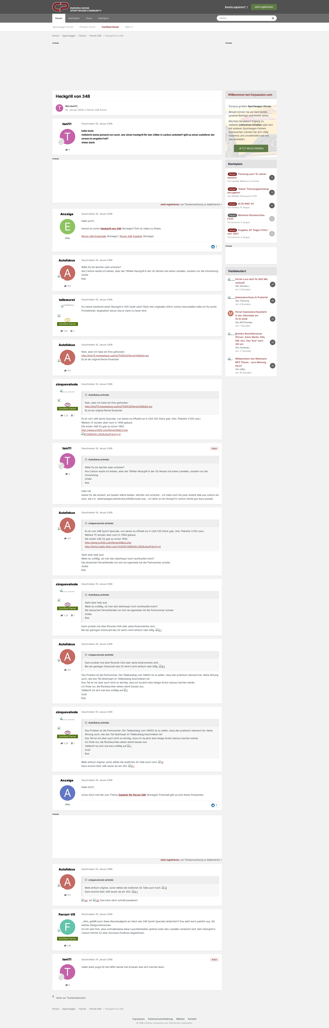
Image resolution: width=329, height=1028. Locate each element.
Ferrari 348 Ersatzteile (93, 236)
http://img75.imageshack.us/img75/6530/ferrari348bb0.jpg (115, 355)
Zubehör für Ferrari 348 (132, 794)
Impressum (138, 1018)
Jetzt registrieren (264, 6)
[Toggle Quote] (86, 394)
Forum (58, 18)
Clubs (89, 18)
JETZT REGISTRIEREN (251, 148)
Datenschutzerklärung (160, 1018)
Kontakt (192, 1018)
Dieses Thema (258, 18)
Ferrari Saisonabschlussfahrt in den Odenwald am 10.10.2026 (251, 315)
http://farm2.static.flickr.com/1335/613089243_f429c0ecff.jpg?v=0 (123, 546)
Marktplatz (74, 18)
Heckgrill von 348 (111, 228)
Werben (180, 1018)
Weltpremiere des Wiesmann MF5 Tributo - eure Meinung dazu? (251, 362)
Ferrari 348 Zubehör (131, 236)
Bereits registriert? (236, 7)
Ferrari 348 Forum (97, 109)
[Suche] (273, 18)
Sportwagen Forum (63, 27)
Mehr (128, 27)
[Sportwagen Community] (60, 7)
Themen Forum (87, 27)
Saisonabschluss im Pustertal (251, 297)
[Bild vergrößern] (101, 434)
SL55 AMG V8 (246, 203)
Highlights (103, 18)
